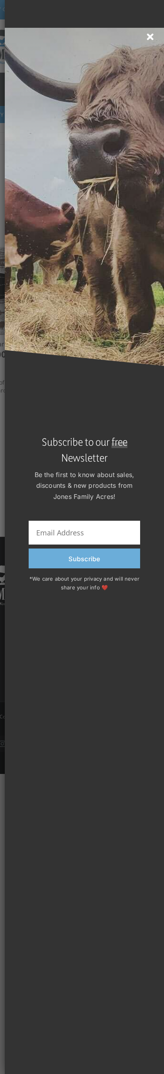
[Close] (150, 37)
